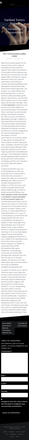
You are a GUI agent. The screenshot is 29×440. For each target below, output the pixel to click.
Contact (12, 436)
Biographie (11, 431)
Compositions (13, 434)
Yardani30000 (17, 58)
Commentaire (6, 351)
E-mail (4, 383)
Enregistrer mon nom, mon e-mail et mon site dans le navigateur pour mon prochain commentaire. (14, 404)
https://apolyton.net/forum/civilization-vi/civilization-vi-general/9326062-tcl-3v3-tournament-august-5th (14, 197)
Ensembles (20, 434)
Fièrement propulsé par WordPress (12, 427)
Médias (5, 431)
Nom (3, 375)
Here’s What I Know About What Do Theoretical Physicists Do (7, 328)
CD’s (7, 434)
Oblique (11, 428)
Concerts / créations (21, 431)
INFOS (17, 436)
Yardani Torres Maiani (14, 21)
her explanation (9, 105)
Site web (4, 391)
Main (22, 58)
